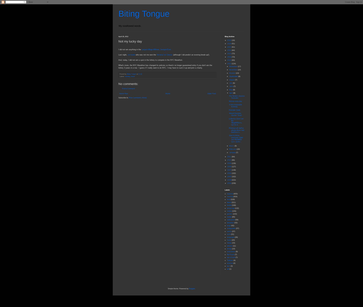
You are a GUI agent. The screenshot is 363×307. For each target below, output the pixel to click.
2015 (229, 54)
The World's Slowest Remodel (237, 97)
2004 (229, 180)
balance (230, 194)
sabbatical (231, 220)
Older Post (211, 94)
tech (228, 266)
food (228, 199)
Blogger (192, 289)
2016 (229, 50)
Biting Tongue (143, 13)
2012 (229, 64)
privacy (229, 246)
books (229, 217)
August (232, 80)
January (232, 153)
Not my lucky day (235, 101)
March (232, 146)
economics (231, 252)
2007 (229, 170)
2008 (229, 167)
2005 (229, 177)
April (231, 93)
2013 (229, 60)
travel (133, 76)
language (230, 237)
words (229, 231)
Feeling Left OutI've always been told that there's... (236, 130)
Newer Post (123, 94)
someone (131, 55)
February (233, 149)
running (127, 76)
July (231, 83)
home (229, 240)
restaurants (231, 228)
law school (231, 257)
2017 (229, 47)
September (233, 76)
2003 (229, 183)
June (231, 86)
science (230, 263)
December (233, 66)
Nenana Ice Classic (165, 55)
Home (167, 94)
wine (229, 234)
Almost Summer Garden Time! (235, 114)
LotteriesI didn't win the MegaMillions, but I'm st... (236, 122)
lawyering (230, 208)
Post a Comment (128, 89)
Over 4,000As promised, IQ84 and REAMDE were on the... (236, 139)
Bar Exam (230, 255)
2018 (229, 44)
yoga (229, 226)
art (228, 269)
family (229, 205)
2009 (229, 163)
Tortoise (230, 260)
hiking (229, 243)
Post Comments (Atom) (138, 98)
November (233, 70)
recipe (229, 211)
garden (229, 214)
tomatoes (230, 223)
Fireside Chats (234, 110)
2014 (229, 57)
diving (229, 249)
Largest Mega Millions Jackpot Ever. (156, 49)
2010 (229, 160)
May (231, 90)
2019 (229, 40)
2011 (229, 157)
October (232, 73)
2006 (229, 173)
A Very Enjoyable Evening (235, 106)
